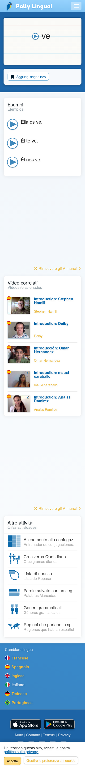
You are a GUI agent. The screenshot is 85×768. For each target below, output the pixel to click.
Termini (49, 735)
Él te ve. (29, 140)
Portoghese (22, 702)
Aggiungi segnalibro (30, 76)
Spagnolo (20, 666)
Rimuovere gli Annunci (58, 268)
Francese (19, 658)
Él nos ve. (31, 159)
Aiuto (18, 735)
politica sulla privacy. (21, 751)
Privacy (64, 735)
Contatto (33, 735)
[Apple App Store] (25, 724)
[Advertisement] (42, 222)
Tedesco (19, 693)
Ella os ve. (31, 121)
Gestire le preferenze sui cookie (50, 760)
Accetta (12, 761)
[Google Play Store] (59, 724)
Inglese (18, 675)
